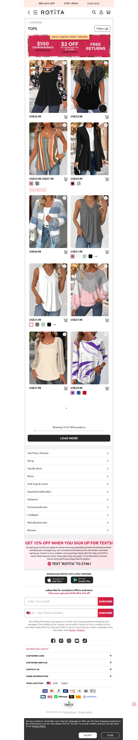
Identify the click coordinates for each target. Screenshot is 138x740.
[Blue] (78, 393)
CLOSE (110, 735)
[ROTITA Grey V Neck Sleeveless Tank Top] (90, 221)
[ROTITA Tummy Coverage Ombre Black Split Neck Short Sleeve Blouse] (90, 86)
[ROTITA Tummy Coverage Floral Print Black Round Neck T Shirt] (48, 86)
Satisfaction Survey (37, 649)
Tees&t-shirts (34, 468)
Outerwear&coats (37, 507)
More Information (37, 676)
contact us (32, 669)
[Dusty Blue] (37, 183)
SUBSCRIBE (105, 601)
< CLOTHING (35, 22)
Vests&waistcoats (37, 522)
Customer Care (35, 656)
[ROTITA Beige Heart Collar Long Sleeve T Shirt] (48, 358)
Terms (72, 630)
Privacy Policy (38, 726)
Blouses (31, 530)
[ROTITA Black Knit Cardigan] (90, 148)
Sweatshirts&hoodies (39, 491)
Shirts (30, 476)
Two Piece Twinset (38, 453)
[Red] (84, 393)
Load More (69, 438)
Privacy (81, 630)
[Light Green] (84, 256)
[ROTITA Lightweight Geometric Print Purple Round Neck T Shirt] (90, 358)
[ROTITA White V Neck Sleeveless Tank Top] (48, 289)
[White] (78, 256)
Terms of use (69, 712)
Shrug (30, 460)
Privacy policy (85, 712)
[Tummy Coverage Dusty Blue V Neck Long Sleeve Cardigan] (48, 221)
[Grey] (78, 183)
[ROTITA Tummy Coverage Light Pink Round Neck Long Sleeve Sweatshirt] (90, 289)
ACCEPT (88, 735)
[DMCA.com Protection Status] (69, 705)
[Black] (73, 184)
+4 (96, 256)
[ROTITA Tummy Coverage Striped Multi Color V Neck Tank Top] (48, 148)
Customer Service (36, 662)
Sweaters (32, 499)
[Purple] (73, 393)
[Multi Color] (31, 184)
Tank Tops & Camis (37, 484)
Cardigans (32, 514)
